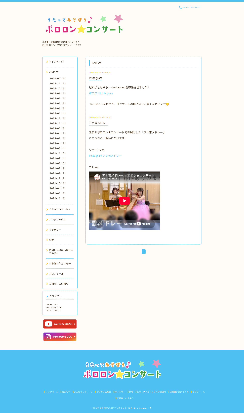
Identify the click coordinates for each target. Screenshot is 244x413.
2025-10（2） (58, 88)
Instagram (95, 78)
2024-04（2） (58, 133)
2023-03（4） (58, 148)
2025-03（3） (58, 103)
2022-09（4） (58, 158)
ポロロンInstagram (101, 93)
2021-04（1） (58, 188)
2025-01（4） (58, 113)
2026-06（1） (58, 78)
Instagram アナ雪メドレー (105, 155)
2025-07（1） (58, 98)
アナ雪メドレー (98, 123)
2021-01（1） (58, 193)
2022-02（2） (58, 173)
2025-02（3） (58, 108)
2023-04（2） (58, 143)
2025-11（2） (58, 83)
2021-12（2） (58, 178)
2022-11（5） (58, 153)
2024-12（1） (58, 118)
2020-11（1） (58, 198)
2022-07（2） (58, 168)
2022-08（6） (58, 163)
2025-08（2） (58, 93)
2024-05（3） (58, 128)
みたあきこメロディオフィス (113, 408)
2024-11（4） (58, 123)
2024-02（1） (58, 138)
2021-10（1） (58, 183)
